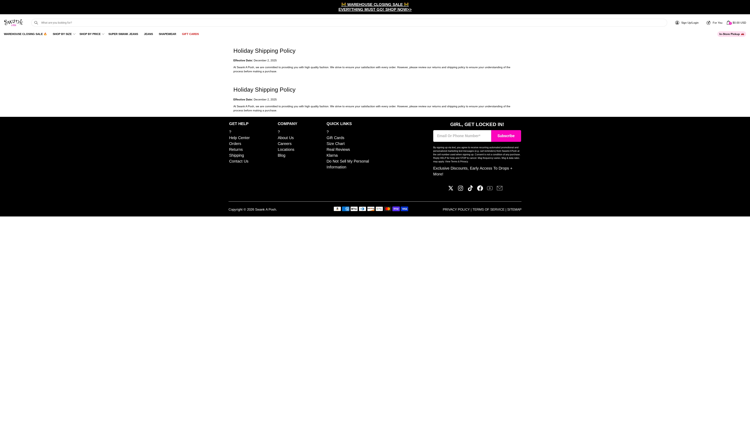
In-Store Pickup (729, 34)
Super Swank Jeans (123, 34)
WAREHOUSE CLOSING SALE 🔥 (25, 34)
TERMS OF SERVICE (488, 209)
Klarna (332, 155)
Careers (285, 143)
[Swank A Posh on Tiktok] (470, 190)
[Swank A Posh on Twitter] (451, 190)
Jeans (148, 34)
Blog (281, 155)
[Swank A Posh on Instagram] (460, 190)
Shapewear (167, 34)
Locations (286, 149)
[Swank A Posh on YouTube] (490, 190)
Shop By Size (62, 34)
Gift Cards (190, 34)
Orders (235, 143)
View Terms (451, 161)
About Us (286, 138)
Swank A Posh (265, 209)
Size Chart (336, 143)
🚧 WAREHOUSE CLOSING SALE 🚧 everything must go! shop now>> (375, 7)
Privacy (464, 161)
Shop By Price (90, 34)
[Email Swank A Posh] (500, 190)
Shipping (236, 155)
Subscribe (506, 136)
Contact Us (238, 161)
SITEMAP (514, 209)
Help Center (239, 138)
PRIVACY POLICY (457, 209)
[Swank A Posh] (13, 22)
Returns (236, 149)
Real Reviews (338, 149)
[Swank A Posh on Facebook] (480, 190)
